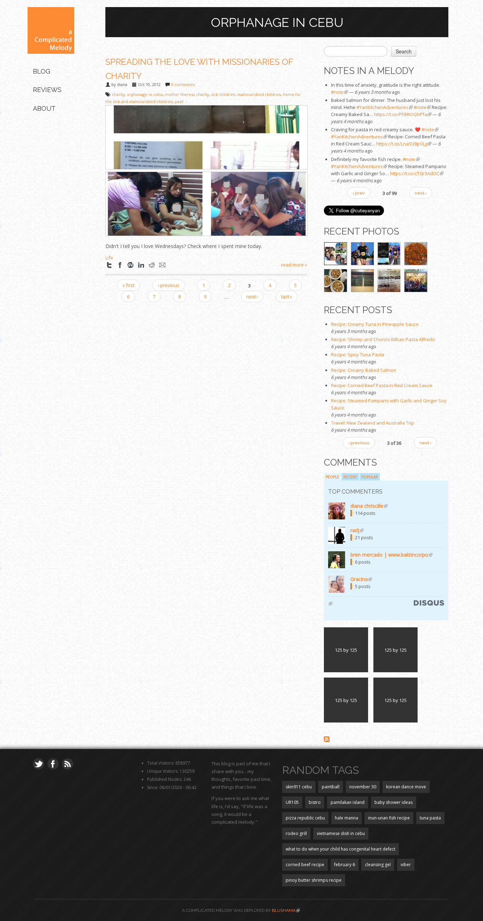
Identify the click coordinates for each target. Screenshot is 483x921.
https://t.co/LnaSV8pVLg (403, 143)
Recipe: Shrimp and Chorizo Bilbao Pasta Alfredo (383, 339)
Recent (350, 476)
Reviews (47, 89)
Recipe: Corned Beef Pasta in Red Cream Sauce (381, 385)
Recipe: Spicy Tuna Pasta (357, 354)
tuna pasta (430, 818)
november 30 (362, 787)
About (44, 108)
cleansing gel (378, 865)
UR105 (292, 802)
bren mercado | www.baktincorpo (391, 554)
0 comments (183, 84)
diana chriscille (369, 505)
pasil (179, 101)
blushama (286, 910)
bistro (315, 802)
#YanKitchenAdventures (384, 107)
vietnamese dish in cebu (341, 833)
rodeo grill (296, 833)
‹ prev (359, 193)
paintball (330, 787)
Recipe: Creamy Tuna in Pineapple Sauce (375, 324)
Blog (41, 71)
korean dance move (406, 787)
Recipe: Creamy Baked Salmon (363, 370)
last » (286, 296)
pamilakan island (348, 802)
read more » (294, 264)
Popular (369, 476)
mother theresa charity (187, 94)
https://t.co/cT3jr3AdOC (416, 173)
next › (252, 296)
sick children (223, 94)
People (332, 476)
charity (118, 94)
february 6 (344, 865)
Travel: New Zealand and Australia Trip (372, 423)
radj (356, 530)
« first (128, 285)
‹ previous (168, 285)
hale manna (346, 818)
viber (406, 865)
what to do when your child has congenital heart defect (340, 849)
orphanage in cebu (145, 94)
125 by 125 (346, 650)
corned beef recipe (305, 865)
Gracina (361, 579)
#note (339, 92)
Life (109, 257)
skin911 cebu (299, 787)
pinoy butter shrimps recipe (314, 880)
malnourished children (259, 94)
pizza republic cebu (305, 818)
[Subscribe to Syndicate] (327, 738)
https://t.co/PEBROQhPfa (402, 114)
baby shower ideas (393, 802)
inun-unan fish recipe (389, 818)
